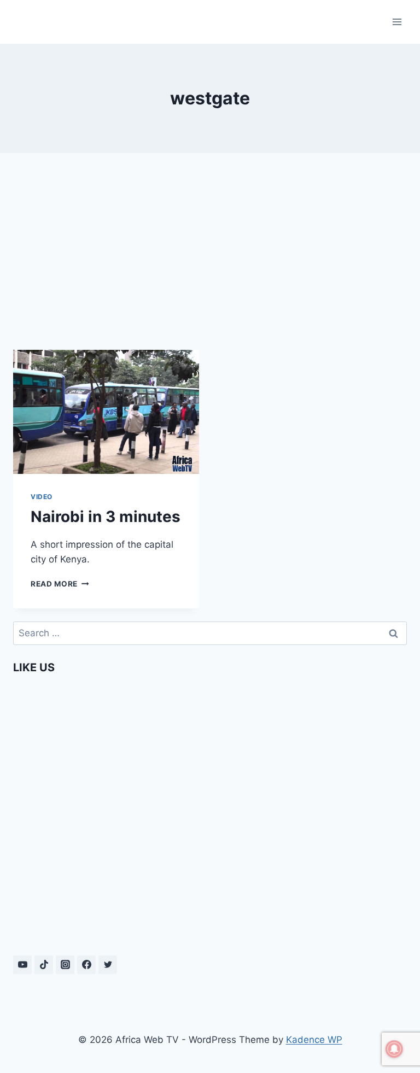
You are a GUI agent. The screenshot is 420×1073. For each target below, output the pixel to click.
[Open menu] (397, 21)
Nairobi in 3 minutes (105, 516)
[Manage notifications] (394, 1049)
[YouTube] (22, 964)
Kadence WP (314, 1039)
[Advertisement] (210, 247)
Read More (60, 583)
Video (41, 496)
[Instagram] (65, 964)
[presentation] (106, 412)
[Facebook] (86, 964)
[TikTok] (43, 964)
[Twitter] (107, 964)
